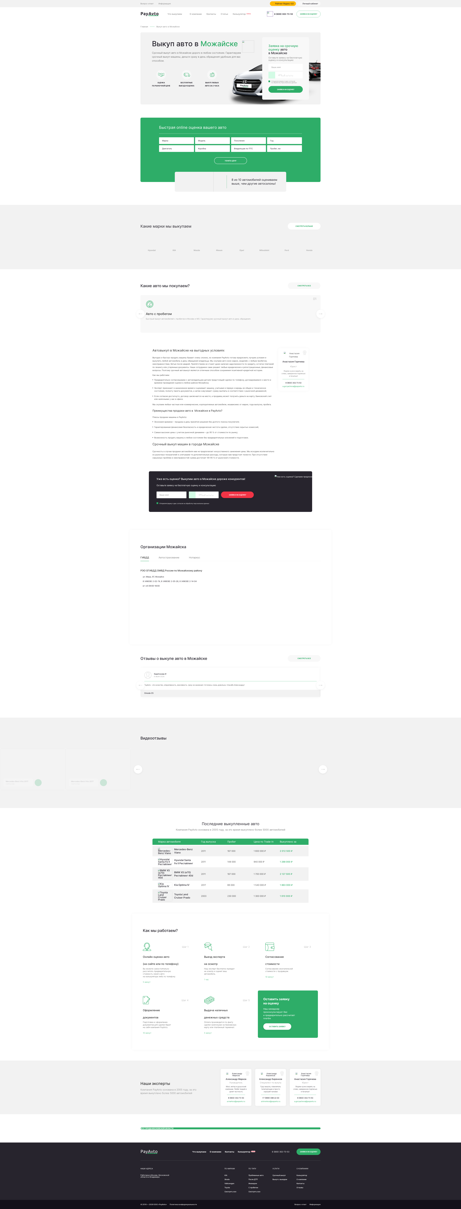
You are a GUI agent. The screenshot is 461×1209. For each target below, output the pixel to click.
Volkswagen (229, 1183)
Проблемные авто (256, 1175)
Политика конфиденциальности (183, 1204)
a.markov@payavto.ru (236, 1101)
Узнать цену (230, 161)
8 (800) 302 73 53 (293, 383)
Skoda (227, 1179)
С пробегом (253, 1187)
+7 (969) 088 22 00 (270, 1098)
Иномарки (253, 1183)
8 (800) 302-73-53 (283, 14)
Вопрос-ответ (147, 4)
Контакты (211, 14)
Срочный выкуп (279, 1175)
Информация (164, 4)
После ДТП (253, 1179)
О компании (196, 14)
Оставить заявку (277, 1026)
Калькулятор (239, 14)
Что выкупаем (174, 14)
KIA (225, 1175)
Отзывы (300, 1187)
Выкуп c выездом (280, 1179)
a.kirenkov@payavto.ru (270, 1101)
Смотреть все (304, 286)
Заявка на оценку (308, 14)
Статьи (224, 14)
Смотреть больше (304, 226)
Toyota (227, 1187)
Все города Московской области (157, 1128)
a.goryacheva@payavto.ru (293, 386)
